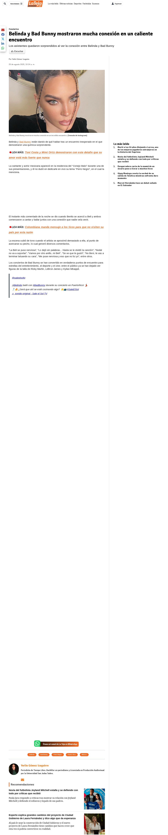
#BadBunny (39, 285)
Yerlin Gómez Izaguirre (20, 59)
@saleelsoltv (18, 278)
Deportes (78, 4)
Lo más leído (53, 4)
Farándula (87, 4)
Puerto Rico (72, 755)
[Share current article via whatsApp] (3, 48)
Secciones (14, 4)
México (84, 755)
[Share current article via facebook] (3, 34)
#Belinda (17, 285)
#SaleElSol (73, 289)
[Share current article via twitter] (3, 39)
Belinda (31, 755)
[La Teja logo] (35, 3)
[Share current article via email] (3, 29)
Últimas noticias (66, 4)
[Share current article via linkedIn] (3, 43)
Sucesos (95, 4)
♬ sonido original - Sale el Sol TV (29, 293)
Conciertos (14, 29)
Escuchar (18, 51)
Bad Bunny (25, 142)
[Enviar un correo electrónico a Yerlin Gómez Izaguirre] (22, 779)
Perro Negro (58, 755)
